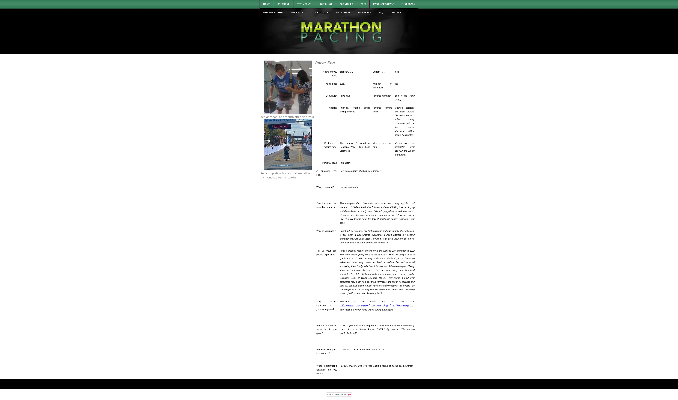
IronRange (325, 4)
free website (338, 394)
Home (266, 4)
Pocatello (346, 4)
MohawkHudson (273, 12)
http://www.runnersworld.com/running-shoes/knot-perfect (376, 305)
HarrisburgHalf (383, 4)
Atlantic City (319, 12)
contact (396, 12)
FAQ (381, 12)
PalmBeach (364, 12)
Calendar (283, 4)
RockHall (297, 12)
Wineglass (408, 4)
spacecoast (343, 12)
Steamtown (304, 4)
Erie (363, 4)
